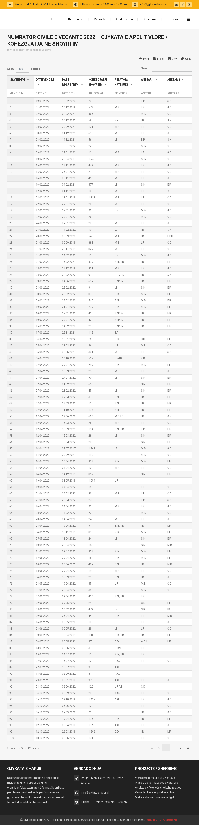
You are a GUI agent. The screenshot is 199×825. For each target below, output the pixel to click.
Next (180, 747)
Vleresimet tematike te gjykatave (30, 49)
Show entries (23, 69)
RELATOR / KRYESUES (121, 82)
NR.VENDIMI (17, 79)
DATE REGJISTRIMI (70, 82)
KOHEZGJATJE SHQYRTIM (97, 82)
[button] (22, 69)
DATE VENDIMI (45, 79)
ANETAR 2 (173, 79)
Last (188, 747)
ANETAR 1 (147, 79)
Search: (146, 68)
